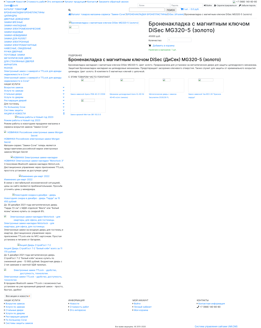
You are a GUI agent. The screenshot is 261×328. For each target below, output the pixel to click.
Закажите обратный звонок (114, 1)
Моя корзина (141, 310)
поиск (171, 10)
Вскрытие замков (13, 87)
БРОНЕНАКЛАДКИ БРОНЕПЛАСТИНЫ (147, 14)
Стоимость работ (36, 1)
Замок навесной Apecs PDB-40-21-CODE (87, 94)
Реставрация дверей (15, 100)
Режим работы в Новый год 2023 (22, 120)
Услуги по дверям (13, 97)
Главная (10, 1)
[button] (225, 5)
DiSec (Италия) (176, 14)
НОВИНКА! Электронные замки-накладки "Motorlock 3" (34, 160)
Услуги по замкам (13, 90)
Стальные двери (13, 94)
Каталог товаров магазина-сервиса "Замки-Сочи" (99, 14)
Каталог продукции (75, 1)
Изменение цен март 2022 (18, 179)
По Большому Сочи (14, 107)
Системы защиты (13, 110)
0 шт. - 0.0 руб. (191, 9)
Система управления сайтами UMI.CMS (216, 326)
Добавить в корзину (164, 45)
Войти (137, 303)
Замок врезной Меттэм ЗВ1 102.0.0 (85, 115)
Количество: (155, 40)
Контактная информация (211, 303)
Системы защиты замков (19, 323)
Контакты (92, 1)
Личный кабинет (143, 306)
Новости (20, 1)
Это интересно (55, 1)
